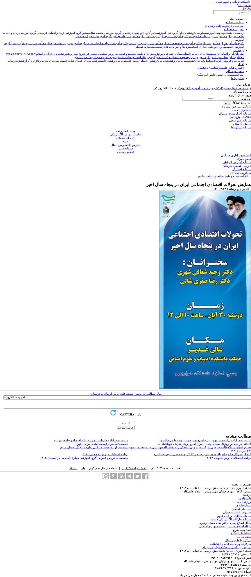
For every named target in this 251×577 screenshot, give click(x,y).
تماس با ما (244, 5)
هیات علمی (244, 88)
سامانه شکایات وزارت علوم (234, 515)
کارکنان (218, 88)
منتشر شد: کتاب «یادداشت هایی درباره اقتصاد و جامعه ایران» (91, 440)
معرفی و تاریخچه (233, 25)
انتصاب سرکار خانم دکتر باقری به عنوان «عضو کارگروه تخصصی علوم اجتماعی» (202, 454)
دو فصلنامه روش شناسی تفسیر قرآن (107, 53)
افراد (241, 64)
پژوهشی (238, 50)
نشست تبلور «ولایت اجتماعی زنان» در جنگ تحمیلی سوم (94, 447)
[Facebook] (145, 476)
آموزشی (239, 39)
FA (249, 8)
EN (245, 8)
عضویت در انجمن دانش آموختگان (216, 74)
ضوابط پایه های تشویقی (200, 60)
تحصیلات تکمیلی (145, 46)
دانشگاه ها (245, 498)
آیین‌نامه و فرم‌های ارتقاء (229, 60)
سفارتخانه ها (243, 505)
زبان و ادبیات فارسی (224, 53)
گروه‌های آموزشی (233, 43)
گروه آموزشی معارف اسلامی (207, 46)
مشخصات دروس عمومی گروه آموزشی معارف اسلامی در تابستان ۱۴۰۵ (84, 457)
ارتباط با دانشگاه (241, 533)
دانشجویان (230, 88)
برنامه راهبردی (214, 25)
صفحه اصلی (236, 18)
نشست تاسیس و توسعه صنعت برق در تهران (101, 443)
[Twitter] (137, 476)
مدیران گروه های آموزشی (172, 32)
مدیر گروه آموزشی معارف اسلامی (97, 36)
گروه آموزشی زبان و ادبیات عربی (146, 43)
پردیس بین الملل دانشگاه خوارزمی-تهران (226, 547)
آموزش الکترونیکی (188, 88)
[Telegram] (129, 476)
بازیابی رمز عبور (241, 106)
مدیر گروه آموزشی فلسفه (133, 36)
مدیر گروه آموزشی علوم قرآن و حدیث (171, 36)
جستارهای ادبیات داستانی (198, 53)
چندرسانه (13, 60)
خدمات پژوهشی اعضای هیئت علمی (147, 60)
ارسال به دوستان (101, 393)
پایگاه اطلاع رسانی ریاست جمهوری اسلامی (225, 526)
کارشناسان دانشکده (210, 67)
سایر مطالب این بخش (148, 393)
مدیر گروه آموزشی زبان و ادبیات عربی (65, 32)
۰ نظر (73, 468)
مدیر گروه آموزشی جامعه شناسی (108, 32)
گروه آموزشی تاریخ (211, 43)
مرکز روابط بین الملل (238, 540)
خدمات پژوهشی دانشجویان (111, 60)
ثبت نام (226, 106)
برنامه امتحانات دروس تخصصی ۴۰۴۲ (105, 454)
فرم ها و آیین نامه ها (178, 46)
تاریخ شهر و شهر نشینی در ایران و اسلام (60, 53)
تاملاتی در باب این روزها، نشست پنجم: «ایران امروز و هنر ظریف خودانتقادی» (204, 443)
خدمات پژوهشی (177, 60)
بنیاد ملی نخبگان (241, 508)
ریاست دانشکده (234, 32)
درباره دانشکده (235, 22)
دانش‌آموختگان (235, 71)
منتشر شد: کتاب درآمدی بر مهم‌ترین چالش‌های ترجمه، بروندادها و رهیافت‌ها (205, 440)
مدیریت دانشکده (234, 29)
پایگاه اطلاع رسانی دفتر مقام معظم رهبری (225, 522)
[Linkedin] (121, 476)
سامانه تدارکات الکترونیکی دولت (231, 519)
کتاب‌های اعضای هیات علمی (78, 60)
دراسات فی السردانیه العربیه (213, 57)
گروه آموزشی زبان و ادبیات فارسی (106, 43)
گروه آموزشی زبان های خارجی (67, 43)
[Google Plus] (113, 476)
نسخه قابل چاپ (123, 393)
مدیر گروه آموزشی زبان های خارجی (215, 36)
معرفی (240, 74)
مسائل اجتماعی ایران (171, 53)
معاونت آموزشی (215, 32)
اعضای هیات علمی (233, 67)
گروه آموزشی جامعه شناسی (183, 43)
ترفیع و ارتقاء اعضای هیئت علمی (138, 57)
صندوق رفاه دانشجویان (237, 512)
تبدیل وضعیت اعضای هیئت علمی (177, 57)
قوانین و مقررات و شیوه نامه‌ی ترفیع (97, 57)
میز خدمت (206, 88)
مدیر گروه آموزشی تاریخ (142, 32)
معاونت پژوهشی (196, 32)
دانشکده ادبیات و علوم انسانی (232, 1)
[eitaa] (106, 476)
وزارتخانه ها (244, 501)
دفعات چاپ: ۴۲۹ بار (134, 468)
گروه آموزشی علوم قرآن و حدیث (30, 43)
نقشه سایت (244, 536)
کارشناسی (160, 46)
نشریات (240, 53)
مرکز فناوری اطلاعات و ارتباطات (230, 543)
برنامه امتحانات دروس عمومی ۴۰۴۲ (229, 457)
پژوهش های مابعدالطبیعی (144, 53)
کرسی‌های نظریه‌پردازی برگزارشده (40, 60)
